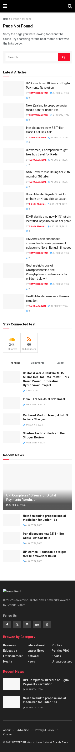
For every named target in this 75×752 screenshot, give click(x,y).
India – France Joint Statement (44, 399)
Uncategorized (62, 661)
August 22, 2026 (60, 253)
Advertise (23, 730)
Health (7, 661)
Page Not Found (22, 18)
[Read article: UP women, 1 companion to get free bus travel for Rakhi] (13, 155)
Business (9, 645)
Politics (57, 645)
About (7, 730)
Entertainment (13, 656)
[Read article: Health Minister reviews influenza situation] (13, 301)
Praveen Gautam (38, 93)
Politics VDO (60, 650)
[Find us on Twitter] (17, 624)
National (33, 656)
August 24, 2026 (60, 93)
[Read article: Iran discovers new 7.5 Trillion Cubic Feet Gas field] (13, 133)
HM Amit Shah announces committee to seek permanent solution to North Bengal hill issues (48, 243)
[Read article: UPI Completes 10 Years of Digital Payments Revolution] (13, 88)
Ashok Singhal (37, 204)
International (36, 645)
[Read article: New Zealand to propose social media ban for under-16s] (13, 110)
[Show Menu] (5, 6)
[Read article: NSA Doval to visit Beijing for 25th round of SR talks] (13, 177)
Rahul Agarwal (37, 138)
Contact (7, 734)
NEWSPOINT (19, 742)
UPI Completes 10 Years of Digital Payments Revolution (31, 497)
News (31, 661)
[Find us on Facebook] (7, 624)
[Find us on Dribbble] (47, 624)
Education (10, 650)
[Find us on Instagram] (27, 624)
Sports (56, 656)
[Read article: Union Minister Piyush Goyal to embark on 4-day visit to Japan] (13, 199)
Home (6, 18)
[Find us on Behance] (37, 624)
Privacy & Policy (44, 730)
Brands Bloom (61, 742)
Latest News (36, 650)
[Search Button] (70, 6)
